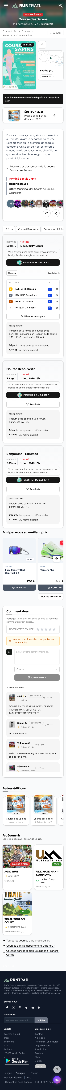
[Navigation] (6, 5)
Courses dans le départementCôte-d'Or (30, 945)
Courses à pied (12, 1034)
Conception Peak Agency (18, 1082)
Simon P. (22, 723)
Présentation (16, 326)
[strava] (26, 1008)
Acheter (21, 587)
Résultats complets (34, 316)
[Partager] (56, 213)
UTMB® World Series (14, 1053)
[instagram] (20, 1008)
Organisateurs (42, 1045)
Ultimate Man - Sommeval (47, 873)
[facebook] (7, 1008)
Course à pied (10, 31)
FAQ (29, 1077)
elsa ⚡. (21, 695)
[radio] (38, 629)
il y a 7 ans (39, 744)
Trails (6, 1037)
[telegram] (32, 1008)
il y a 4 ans (47, 697)
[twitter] (13, 1008)
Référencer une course (46, 1041)
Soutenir (40, 1066)
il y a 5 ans (48, 724)
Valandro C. (23, 743)
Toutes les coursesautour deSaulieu (28, 940)
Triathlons (9, 1041)
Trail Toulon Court (14, 920)
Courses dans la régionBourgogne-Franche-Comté (32, 952)
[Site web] (42, 45)
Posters (39, 1053)
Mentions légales (13, 1077)
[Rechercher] (57, 1069)
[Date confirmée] (37, 881)
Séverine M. (23, 766)
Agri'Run (11, 871)
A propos (40, 1037)
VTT (6, 1045)
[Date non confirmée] (5, 876)
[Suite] (56, 559)
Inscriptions (41, 1049)
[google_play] (39, 1008)
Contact (39, 1034)
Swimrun (8, 1049)
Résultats (35, 404)
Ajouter (57, 32)
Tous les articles (49, 596)
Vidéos (38, 1060)
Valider (41, 1020)
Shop (38, 1057)
